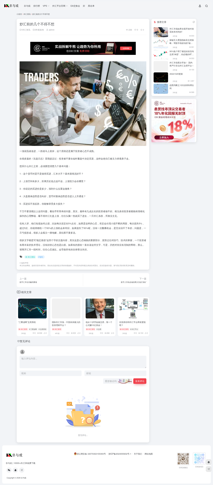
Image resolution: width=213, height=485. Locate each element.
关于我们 (138, 453)
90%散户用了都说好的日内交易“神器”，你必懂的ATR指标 (182, 54)
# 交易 (99, 329)
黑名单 (91, 5)
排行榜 (36, 5)
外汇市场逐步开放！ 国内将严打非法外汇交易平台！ (182, 64)
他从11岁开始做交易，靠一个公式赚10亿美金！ (99, 324)
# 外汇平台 (134, 329)
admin (51, 29)
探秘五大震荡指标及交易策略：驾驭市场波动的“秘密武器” (182, 42)
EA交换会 (75, 5)
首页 (20, 14)
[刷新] (194, 22)
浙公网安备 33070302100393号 (91, 453)
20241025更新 (176, 73)
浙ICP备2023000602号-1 (119, 453)
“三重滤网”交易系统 (27, 322)
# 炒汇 (41, 257)
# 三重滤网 (33, 329)
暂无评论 (25, 341)
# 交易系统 (42, 329)
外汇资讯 (27, 14)
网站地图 (149, 453)
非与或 (27, 5)
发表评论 (139, 381)
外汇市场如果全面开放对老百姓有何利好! (182, 30)
